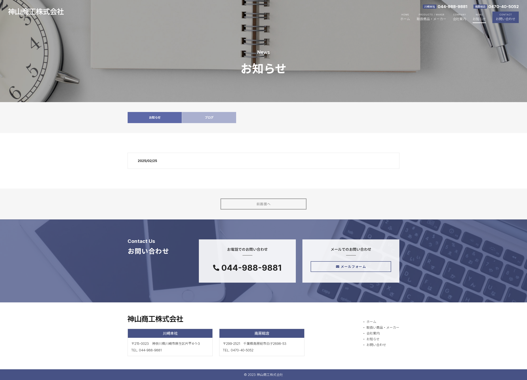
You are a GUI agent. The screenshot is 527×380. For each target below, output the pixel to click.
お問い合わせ (505, 19)
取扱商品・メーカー (431, 19)
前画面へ (264, 204)
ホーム (405, 19)
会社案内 (459, 19)
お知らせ (479, 19)
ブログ (209, 117)
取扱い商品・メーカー (382, 327)
